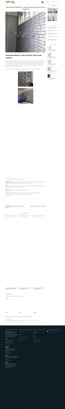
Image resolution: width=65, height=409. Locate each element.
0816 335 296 (11, 342)
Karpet (20, 335)
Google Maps (10, 195)
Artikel (34, 337)
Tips (34, 338)
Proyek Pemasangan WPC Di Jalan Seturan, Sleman (53, 36)
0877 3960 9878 (10, 341)
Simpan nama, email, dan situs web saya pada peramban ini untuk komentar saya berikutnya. (19, 316)
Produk (48, 2)
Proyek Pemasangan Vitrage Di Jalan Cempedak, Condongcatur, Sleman (53, 39)
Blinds (20, 341)
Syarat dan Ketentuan (36, 341)
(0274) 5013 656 (10, 340)
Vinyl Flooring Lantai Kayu (23, 337)
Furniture (20, 338)
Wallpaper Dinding (22, 331)
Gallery (34, 335)
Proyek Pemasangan (29, 5)
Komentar (7, 298)
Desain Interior (53, 1)
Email (20, 312)
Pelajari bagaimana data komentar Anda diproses (31, 320)
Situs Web (34, 312)
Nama (6, 312)
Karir (34, 334)
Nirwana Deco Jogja (11, 69)
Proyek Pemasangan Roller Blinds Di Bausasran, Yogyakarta (52, 33)
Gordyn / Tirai (21, 334)
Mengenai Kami (35, 331)
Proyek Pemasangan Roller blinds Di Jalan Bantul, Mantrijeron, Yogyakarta (53, 27)
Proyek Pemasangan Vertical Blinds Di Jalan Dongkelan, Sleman (54, 30)
